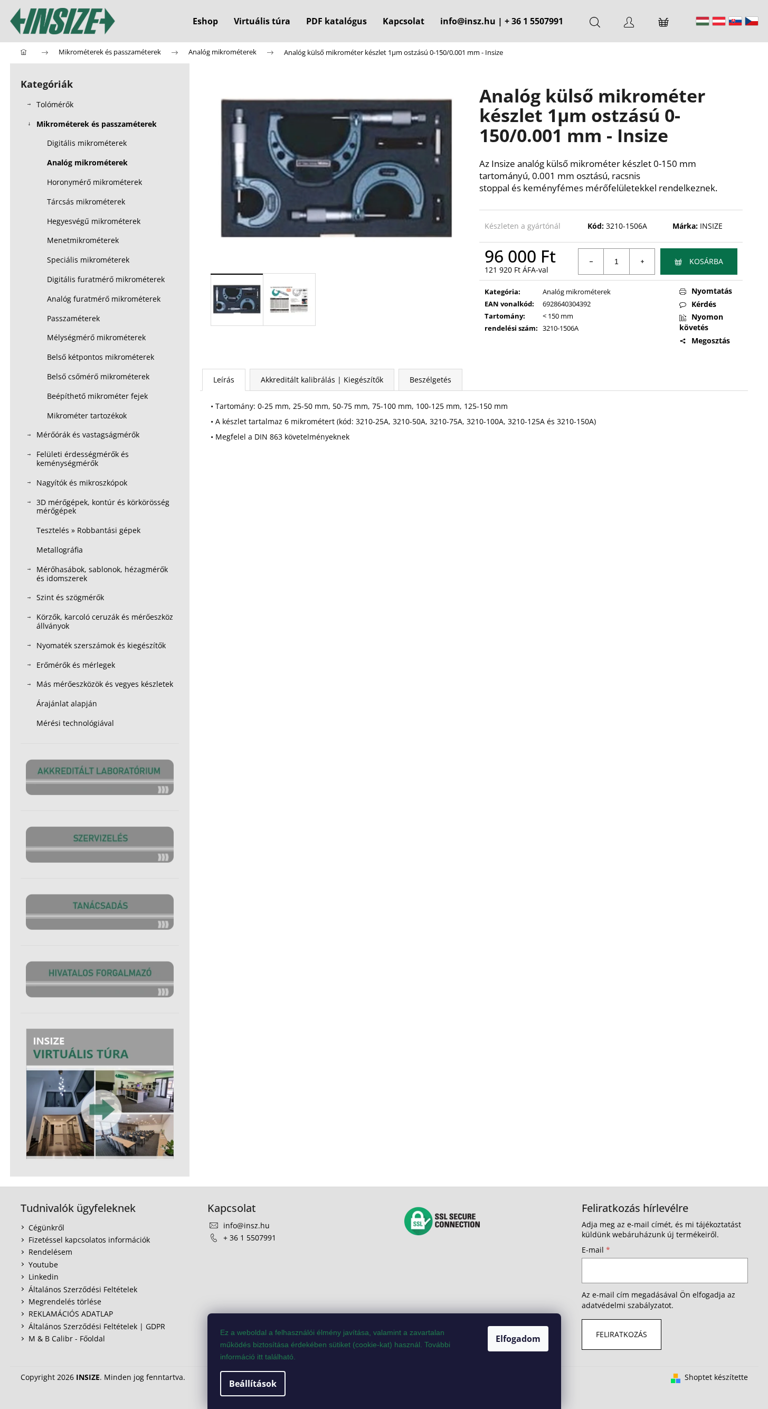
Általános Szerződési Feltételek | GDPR (97, 1326)
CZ (751, 21)
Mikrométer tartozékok (87, 415)
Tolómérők (54, 104)
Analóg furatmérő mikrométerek (103, 299)
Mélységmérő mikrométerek (96, 337)
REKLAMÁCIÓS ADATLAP (71, 1314)
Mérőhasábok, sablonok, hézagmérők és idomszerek (102, 573)
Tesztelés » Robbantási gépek (88, 530)
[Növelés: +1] (642, 261)
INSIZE (711, 226)
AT (719, 21)
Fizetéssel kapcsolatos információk (89, 1240)
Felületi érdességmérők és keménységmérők (82, 458)
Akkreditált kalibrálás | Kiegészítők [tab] (322, 380)
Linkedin (44, 1277)
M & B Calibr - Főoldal (67, 1338)
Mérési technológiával (75, 723)
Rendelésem (50, 1252)
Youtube (43, 1264)
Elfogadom (518, 1339)
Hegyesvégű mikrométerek (93, 221)
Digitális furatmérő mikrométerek (106, 279)
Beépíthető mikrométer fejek (97, 396)
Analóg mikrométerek (87, 162)
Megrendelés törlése (65, 1301)
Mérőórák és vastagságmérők (87, 435)
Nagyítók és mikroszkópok (81, 483)
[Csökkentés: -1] (591, 261)
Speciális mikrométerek (88, 260)
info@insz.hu (246, 1225)
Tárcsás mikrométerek (86, 202)
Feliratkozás (621, 1334)
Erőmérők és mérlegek (75, 665)
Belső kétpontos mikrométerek (100, 357)
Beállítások (253, 1383)
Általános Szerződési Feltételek (83, 1289)
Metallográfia (59, 550)
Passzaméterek (73, 318)
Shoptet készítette (716, 1377)
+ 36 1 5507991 (249, 1238)
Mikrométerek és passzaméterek (96, 124)
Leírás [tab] (223, 380)
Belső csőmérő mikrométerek (98, 376)
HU (702, 21)
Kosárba (706, 261)
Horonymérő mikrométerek (94, 182)
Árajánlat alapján (66, 703)
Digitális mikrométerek (87, 143)
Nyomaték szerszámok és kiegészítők (101, 645)
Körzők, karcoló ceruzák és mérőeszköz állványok (104, 621)
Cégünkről (46, 1228)
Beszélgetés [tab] (430, 380)
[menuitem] (205, 21)
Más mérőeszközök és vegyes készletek (104, 684)
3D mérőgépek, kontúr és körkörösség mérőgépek (102, 506)
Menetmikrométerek (83, 240)
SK (735, 21)
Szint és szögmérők (70, 597)
